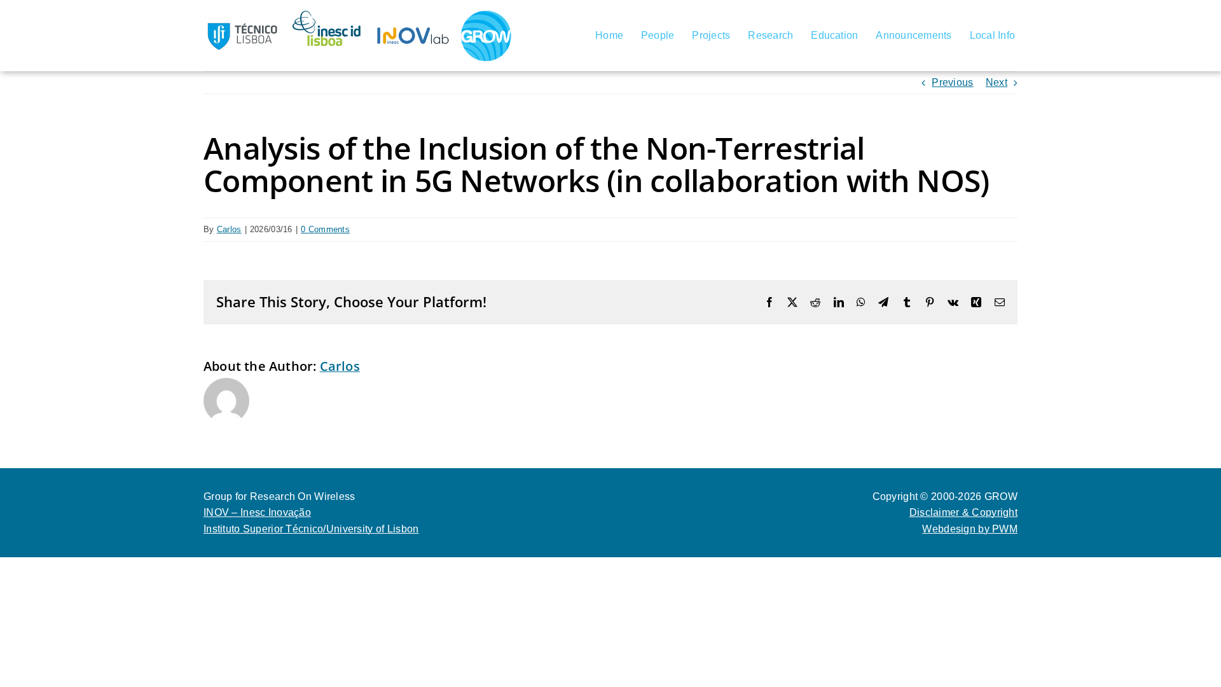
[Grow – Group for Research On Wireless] (486, 15)
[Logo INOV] (413, 15)
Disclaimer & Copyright (963, 512)
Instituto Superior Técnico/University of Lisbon (311, 529)
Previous (952, 82)
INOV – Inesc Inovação (257, 512)
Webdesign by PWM (970, 529)
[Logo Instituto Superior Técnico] (242, 15)
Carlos (229, 229)
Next (996, 82)
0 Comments (325, 229)
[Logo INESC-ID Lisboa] (327, 15)
